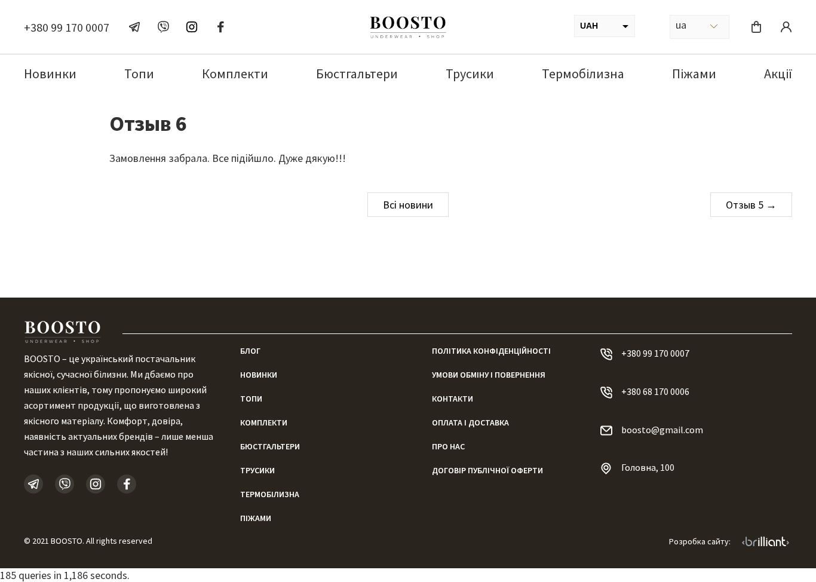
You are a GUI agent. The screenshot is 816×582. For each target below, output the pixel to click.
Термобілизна (583, 73)
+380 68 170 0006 (655, 391)
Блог (250, 351)
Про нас (448, 446)
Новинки (50, 73)
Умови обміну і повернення (488, 374)
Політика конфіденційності (491, 351)
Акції (778, 73)
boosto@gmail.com (662, 430)
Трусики (470, 73)
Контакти (452, 398)
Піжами (694, 73)
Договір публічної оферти (487, 470)
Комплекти (235, 73)
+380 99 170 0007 (66, 27)
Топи (139, 73)
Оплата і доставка (470, 422)
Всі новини (408, 205)
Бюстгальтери (357, 73)
